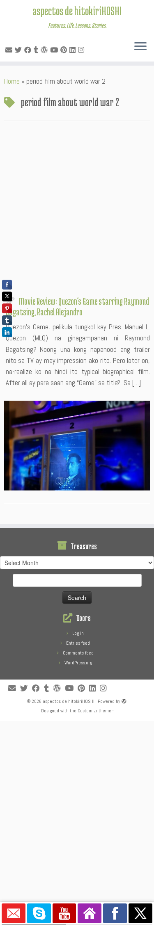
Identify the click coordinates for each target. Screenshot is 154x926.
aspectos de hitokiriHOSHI (77, 11)
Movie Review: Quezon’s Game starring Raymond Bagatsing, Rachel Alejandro (77, 306)
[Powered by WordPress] (124, 700)
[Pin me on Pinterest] (64, 50)
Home (12, 81)
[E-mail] (10, 50)
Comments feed (78, 653)
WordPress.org (78, 663)
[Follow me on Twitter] (19, 50)
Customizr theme (94, 711)
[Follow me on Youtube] (55, 50)
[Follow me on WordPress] (45, 50)
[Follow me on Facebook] (29, 50)
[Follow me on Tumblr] (37, 50)
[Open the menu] (140, 47)
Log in (78, 633)
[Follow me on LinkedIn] (73, 50)
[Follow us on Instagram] (82, 50)
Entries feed (78, 643)
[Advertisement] (77, 210)
